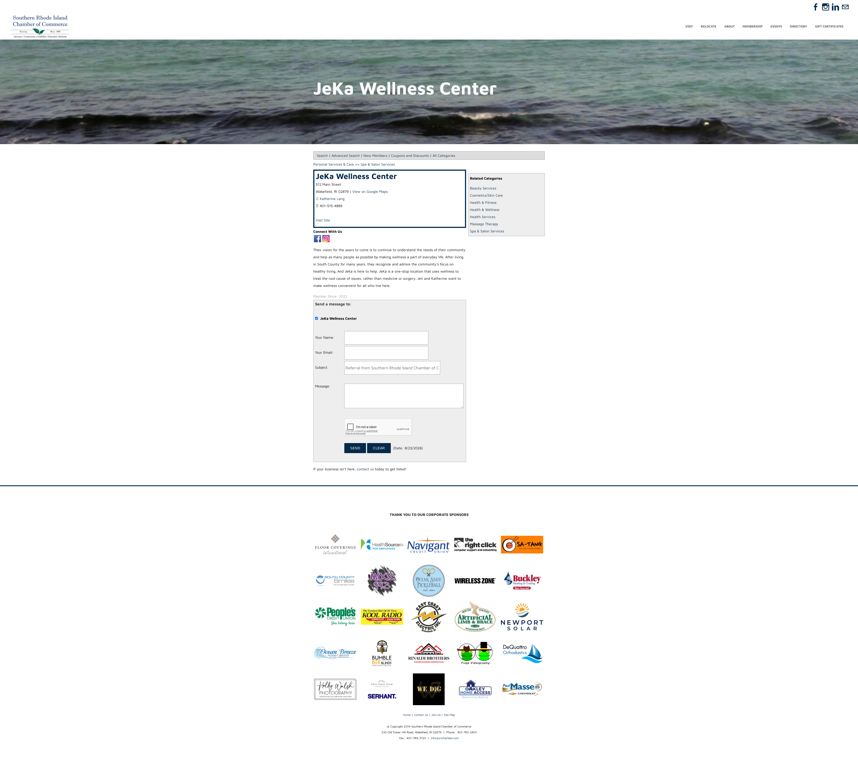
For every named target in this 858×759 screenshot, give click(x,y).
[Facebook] (815, 7)
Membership (752, 26)
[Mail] (845, 7)
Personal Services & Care (333, 164)
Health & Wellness (484, 210)
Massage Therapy (484, 224)
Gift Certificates (829, 26)
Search (322, 155)
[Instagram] (825, 7)
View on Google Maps (370, 191)
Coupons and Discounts (410, 155)
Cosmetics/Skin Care (486, 195)
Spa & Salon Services (487, 231)
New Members (375, 155)
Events (776, 26)
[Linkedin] (835, 7)
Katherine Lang (332, 199)
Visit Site (323, 220)
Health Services (482, 217)
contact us (365, 469)
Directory (798, 26)
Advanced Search (346, 155)
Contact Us (421, 715)
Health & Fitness (483, 202)
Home (407, 715)
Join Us (436, 715)
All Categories (444, 155)
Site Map (449, 715)
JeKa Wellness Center (356, 176)
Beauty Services (483, 188)
